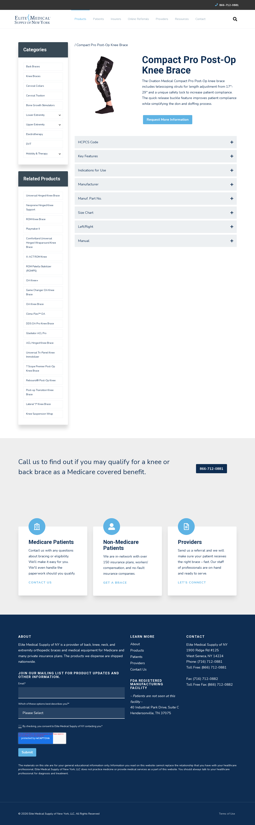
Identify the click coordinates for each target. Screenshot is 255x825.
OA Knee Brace (35, 304)
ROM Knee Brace (36, 219)
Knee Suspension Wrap (39, 414)
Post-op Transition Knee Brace (40, 392)
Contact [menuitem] (200, 19)
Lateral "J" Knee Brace (38, 404)
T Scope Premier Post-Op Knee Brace (40, 368)
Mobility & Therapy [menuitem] (37, 153)
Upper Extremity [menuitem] (35, 124)
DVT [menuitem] (28, 144)
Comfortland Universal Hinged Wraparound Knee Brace (41, 243)
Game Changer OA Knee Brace (40, 292)
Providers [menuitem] (162, 19)
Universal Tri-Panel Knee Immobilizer (40, 355)
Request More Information (168, 119)
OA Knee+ (32, 280)
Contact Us (40, 582)
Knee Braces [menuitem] (33, 76)
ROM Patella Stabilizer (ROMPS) (38, 269)
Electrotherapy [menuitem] (34, 134)
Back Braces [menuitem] (33, 66)
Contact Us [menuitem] (138, 669)
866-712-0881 (229, 5)
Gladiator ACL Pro (36, 333)
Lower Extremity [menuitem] (35, 115)
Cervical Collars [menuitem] (35, 86)
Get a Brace (115, 583)
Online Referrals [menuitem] (138, 19)
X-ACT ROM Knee (36, 257)
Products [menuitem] (80, 19)
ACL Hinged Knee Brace (40, 343)
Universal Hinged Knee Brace (43, 195)
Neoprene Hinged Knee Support (39, 207)
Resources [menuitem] (182, 19)
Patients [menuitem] (98, 19)
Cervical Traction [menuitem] (35, 95)
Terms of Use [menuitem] (227, 813)
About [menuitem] (135, 644)
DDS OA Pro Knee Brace (40, 323)
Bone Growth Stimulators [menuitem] (40, 105)
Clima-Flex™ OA (35, 314)
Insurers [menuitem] (116, 19)
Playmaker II (33, 229)
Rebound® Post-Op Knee (41, 380)
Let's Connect (192, 582)
